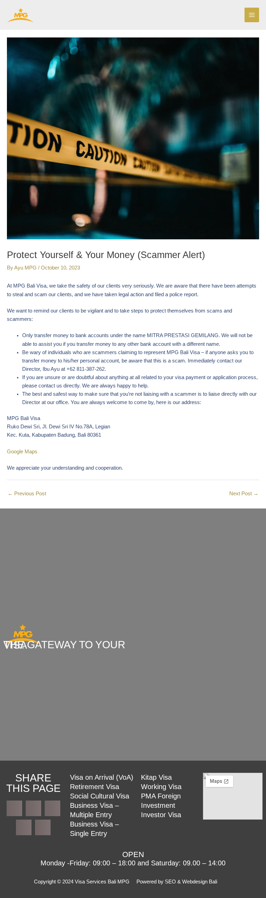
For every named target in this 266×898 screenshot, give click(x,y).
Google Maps (22, 451)
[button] (14, 808)
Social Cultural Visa (99, 796)
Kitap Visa (156, 777)
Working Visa (161, 786)
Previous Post (27, 493)
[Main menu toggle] (252, 15)
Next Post (243, 493)
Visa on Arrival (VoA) (101, 777)
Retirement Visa (94, 786)
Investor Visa (161, 815)
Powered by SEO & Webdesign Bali (176, 881)
